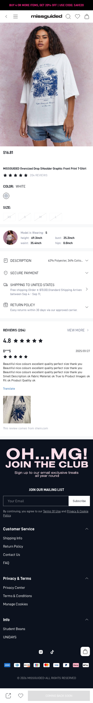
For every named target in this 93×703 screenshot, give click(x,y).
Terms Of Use (52, 511)
